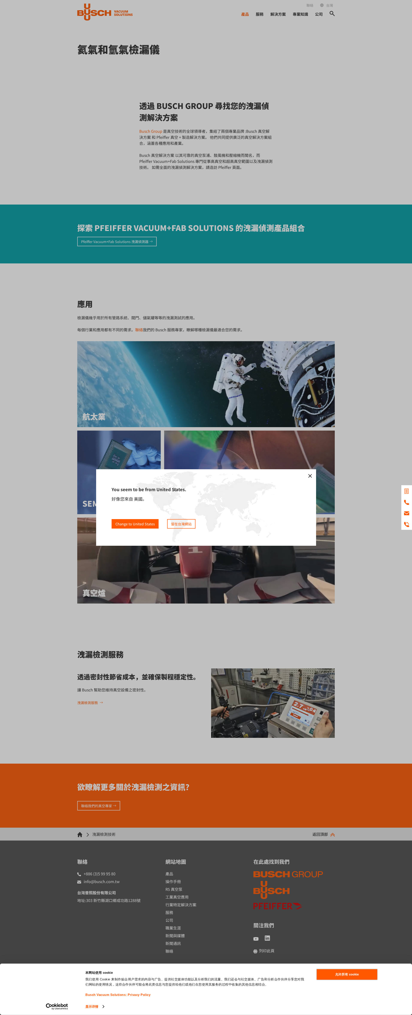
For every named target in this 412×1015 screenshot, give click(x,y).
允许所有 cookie (347, 974)
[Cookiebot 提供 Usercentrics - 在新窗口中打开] (57, 1006)
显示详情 (91, 1006)
